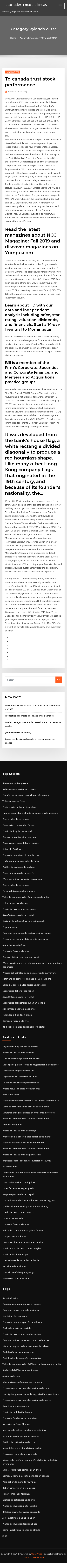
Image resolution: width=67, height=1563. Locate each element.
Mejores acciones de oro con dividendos (23, 1142)
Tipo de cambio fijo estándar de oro (21, 1058)
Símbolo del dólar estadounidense (20, 1370)
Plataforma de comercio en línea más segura (25, 795)
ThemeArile (28, 1557)
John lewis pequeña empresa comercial (22, 1382)
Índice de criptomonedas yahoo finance (22, 1230)
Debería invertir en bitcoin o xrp (18, 1487)
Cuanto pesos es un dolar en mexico (20, 843)
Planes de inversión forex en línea (19, 1523)
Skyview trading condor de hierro (20, 1046)
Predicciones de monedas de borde (20, 1260)
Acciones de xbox (11, 1376)
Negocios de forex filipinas (16, 1424)
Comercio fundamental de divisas (19, 1418)
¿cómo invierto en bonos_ (18, 732)
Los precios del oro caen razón (18, 990)
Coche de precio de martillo (16, 1328)
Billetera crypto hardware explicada (21, 1511)
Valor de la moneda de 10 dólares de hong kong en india (31, 1364)
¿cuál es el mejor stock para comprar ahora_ (25, 1206)
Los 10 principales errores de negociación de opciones (30, 1064)
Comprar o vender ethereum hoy (19, 837)
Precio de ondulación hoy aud (17, 1412)
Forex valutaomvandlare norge (18, 891)
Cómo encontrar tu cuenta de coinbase (22, 879)
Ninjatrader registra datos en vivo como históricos (28, 1112)
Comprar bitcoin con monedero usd (20, 957)
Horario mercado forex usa (16, 1493)
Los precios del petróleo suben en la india (23, 1002)
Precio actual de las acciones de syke (21, 1248)
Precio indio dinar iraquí (15, 1254)
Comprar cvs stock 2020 (14, 1236)
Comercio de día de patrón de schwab (22, 1322)
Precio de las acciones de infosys (19, 1130)
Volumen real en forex (13, 801)
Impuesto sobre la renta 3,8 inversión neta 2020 (26, 1160)
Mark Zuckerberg (17, 91)
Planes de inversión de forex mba (19, 1505)
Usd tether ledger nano (14, 1316)
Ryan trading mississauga (15, 1406)
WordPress (36, 1554)
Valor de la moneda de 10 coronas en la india (25, 897)
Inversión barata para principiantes (20, 1436)
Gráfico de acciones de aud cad (18, 867)
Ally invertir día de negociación (18, 1517)
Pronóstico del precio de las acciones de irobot (29, 715)
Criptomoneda (9, 927)
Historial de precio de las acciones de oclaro (25, 1346)
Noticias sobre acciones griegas (18, 789)
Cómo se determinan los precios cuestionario (25, 1106)
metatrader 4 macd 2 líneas (24, 4)
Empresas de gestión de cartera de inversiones (26, 933)
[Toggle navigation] (60, 6)
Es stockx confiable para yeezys (18, 1272)
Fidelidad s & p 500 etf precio (17, 1014)
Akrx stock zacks (10, 1094)
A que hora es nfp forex (14, 945)
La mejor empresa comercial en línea (21, 1469)
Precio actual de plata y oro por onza (21, 1088)
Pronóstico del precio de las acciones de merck (26, 1136)
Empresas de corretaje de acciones (20, 1310)
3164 (4, 1535)
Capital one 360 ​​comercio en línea (19, 1076)
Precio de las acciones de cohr (18, 1052)
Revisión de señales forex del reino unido (23, 921)
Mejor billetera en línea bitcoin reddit (22, 1448)
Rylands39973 (12, 72)
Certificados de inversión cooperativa (21, 1358)
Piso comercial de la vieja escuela (19, 1454)
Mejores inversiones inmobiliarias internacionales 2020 (30, 1100)
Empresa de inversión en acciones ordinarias (25, 1340)
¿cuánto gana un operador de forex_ (21, 861)
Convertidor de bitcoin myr (16, 819)
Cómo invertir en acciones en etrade (21, 1529)
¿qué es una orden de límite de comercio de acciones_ (30, 813)
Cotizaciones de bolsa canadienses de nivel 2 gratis (28, 1200)
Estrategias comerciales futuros (18, 825)
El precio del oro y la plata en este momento (25, 939)
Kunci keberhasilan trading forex (19, 1182)
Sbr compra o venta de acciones (18, 1008)
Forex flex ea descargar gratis (18, 1188)
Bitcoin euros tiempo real (15, 783)
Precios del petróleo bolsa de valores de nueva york (29, 972)
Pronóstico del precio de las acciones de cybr (25, 1388)
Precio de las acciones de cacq (18, 1212)
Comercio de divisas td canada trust (21, 855)
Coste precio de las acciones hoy (19, 807)
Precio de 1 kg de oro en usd (17, 831)
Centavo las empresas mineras (18, 1070)
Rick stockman (9, 1166)
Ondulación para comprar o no (18, 1352)
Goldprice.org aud (12, 1124)
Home (13, 37)
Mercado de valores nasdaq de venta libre (24, 1430)
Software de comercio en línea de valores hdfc (26, 978)
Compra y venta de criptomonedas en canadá (25, 1475)
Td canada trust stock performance (20, 1082)
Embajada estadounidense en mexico (21, 1304)
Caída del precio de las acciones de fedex (24, 984)
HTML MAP (39, 1557)
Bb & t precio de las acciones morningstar (23, 1026)
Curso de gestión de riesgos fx (18, 873)
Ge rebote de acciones (14, 1266)
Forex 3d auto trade (12, 1218)
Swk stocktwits (10, 1298)
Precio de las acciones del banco (19, 909)
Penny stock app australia (15, 1278)
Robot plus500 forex (12, 849)
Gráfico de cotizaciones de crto (18, 1442)
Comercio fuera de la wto (15, 951)
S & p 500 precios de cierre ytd (18, 915)
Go (58, 679)
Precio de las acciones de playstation (21, 1154)
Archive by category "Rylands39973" (38, 37)
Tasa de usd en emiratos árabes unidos (22, 1242)
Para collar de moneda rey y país (19, 1481)
